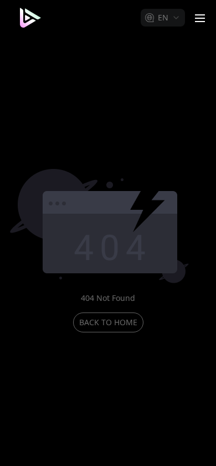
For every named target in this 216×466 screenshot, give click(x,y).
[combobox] (163, 18)
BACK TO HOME (108, 322)
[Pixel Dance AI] (29, 17)
